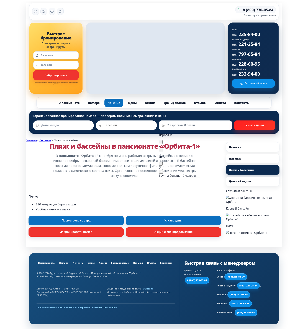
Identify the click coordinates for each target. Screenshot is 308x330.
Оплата (220, 103)
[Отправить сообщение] (52, 11)
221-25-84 (246, 44)
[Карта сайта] (43, 11)
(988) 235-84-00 (236, 276)
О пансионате (69, 103)
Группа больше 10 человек (177, 176)
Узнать (56, 75)
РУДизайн (147, 288)
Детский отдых (240, 181)
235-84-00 (246, 34)
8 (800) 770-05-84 (197, 280)
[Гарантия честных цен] (60, 11)
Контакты (242, 103)
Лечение (114, 103)
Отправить (254, 125)
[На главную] (35, 11)
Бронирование (174, 103)
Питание (235, 158)
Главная (31, 140)
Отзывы (200, 103)
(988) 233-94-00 (246, 312)
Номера (93, 103)
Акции (150, 103)
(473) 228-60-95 (241, 303)
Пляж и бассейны (241, 170)
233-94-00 (246, 74)
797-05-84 (246, 54)
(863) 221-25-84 (248, 285)
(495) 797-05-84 (239, 294)
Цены (132, 103)
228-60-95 (246, 64)
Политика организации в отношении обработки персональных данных (77, 307)
